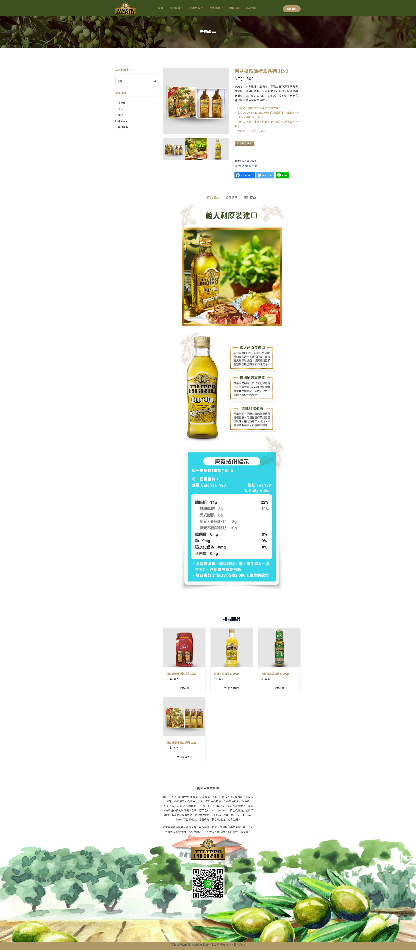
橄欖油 (246, 166)
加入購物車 (234, 688)
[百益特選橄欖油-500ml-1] (196, 149)
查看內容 (184, 688)
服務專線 (292, 9)
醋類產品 (123, 121)
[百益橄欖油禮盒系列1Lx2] (174, 149)
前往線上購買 (244, 143)
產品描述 (213, 197)
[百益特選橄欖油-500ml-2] (218, 149)
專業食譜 (214, 7)
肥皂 (120, 115)
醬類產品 (123, 127)
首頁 (160, 7)
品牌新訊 (251, 7)
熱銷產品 (195, 7)
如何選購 (231, 197)
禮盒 (254, 166)
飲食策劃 (234, 7)
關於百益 (175, 7)
